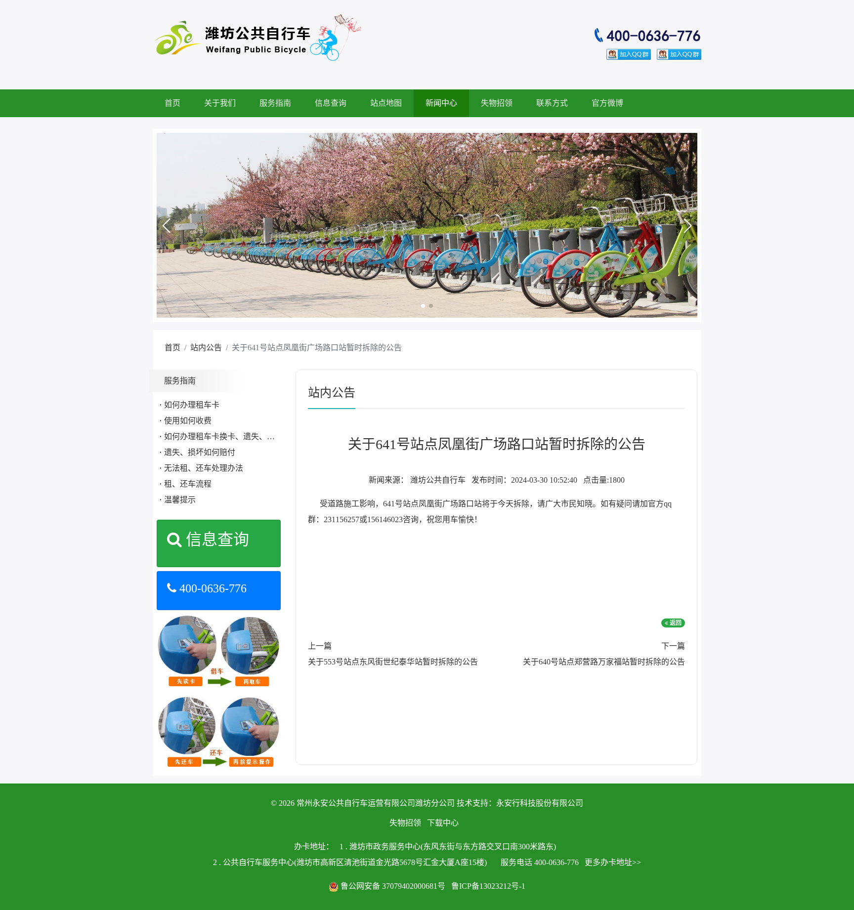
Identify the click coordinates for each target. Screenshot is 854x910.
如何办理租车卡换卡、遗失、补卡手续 (231, 436)
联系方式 (552, 103)
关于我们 (220, 103)
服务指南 (275, 103)
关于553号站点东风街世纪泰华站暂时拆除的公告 (393, 662)
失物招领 (496, 103)
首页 (172, 103)
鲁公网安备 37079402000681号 (393, 886)
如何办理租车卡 (191, 405)
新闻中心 (441, 103)
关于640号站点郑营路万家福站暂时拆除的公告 (604, 662)
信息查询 (330, 103)
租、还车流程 (188, 484)
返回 (675, 623)
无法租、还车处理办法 (203, 468)
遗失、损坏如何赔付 (199, 452)
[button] (166, 225)
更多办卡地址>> (613, 862)
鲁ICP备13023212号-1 (488, 886)
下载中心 (443, 823)
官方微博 (607, 103)
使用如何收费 (188, 420)
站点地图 (386, 103)
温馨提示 (180, 500)
